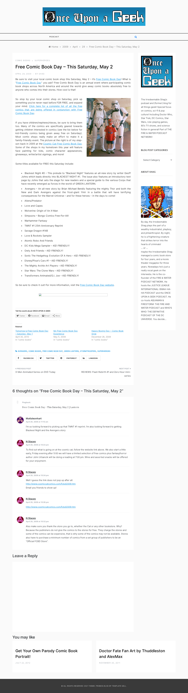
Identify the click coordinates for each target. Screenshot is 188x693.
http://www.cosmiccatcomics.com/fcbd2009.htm (51, 483)
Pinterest (72, 358)
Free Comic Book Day (108, 79)
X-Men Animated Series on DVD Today (35, 372)
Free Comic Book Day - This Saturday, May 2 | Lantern (50, 407)
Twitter (50, 358)
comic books (23, 60)
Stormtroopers (88, 351)
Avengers (22, 351)
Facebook (29, 358)
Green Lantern (71, 351)
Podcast (54, 37)
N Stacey (31, 441)
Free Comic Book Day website (97, 285)
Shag (42, 74)
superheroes (42, 60)
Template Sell (119, 686)
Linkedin (93, 358)
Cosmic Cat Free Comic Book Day (62, 143)
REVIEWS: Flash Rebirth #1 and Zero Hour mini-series (106, 374)
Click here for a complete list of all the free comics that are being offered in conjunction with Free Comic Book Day (48, 110)
